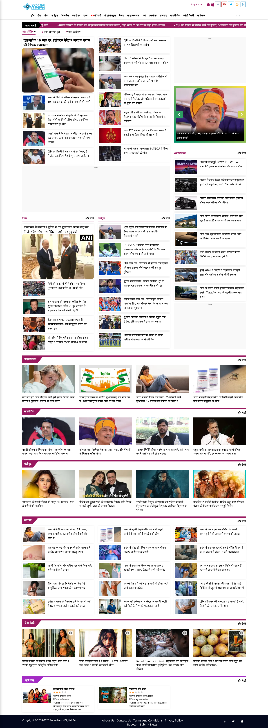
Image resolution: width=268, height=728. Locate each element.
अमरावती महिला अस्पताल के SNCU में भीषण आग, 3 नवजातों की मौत (146, 151)
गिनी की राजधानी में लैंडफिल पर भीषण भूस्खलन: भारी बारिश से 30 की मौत (66, 286)
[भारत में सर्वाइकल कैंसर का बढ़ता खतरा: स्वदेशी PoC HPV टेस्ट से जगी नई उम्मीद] (110, 570)
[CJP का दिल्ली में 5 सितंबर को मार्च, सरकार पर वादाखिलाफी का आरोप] (110, 45)
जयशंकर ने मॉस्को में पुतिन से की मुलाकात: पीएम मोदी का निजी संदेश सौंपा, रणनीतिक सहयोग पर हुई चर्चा (68, 119)
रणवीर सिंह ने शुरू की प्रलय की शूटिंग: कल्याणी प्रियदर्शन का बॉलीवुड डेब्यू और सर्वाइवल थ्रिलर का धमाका (161, 506)
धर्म (144, 15)
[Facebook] (218, 4)
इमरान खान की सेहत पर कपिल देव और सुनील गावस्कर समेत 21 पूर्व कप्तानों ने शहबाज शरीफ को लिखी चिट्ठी (67, 306)
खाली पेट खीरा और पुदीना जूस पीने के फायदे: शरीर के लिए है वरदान (70, 568)
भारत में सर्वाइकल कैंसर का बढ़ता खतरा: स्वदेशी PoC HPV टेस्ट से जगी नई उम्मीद (144, 568)
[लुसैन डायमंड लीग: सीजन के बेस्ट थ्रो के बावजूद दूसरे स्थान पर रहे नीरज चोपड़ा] (110, 286)
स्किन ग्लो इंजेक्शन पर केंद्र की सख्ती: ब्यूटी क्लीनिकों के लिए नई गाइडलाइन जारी (145, 604)
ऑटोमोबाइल (110, 15)
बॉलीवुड (27, 463)
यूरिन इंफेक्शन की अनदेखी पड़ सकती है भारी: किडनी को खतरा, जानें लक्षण (222, 604)
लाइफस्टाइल (133, 15)
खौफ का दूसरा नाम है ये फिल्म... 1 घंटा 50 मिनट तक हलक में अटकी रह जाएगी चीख (103, 663)
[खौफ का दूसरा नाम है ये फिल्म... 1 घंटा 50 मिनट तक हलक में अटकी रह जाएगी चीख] (105, 642)
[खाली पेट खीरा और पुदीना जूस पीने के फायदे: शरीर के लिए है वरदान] (34, 570)
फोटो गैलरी (188, 15)
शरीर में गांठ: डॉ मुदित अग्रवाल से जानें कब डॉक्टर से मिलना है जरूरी (145, 550)
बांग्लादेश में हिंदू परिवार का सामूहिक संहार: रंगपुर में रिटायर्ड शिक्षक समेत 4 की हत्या (68, 340)
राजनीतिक (175, 15)
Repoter (132, 724)
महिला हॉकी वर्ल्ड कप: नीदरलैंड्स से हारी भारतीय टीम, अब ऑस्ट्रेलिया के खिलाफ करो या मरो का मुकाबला (146, 303)
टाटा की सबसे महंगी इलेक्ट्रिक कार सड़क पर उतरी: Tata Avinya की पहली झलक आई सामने (222, 292)
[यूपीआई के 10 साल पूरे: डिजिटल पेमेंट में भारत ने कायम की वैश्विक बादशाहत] (58, 70)
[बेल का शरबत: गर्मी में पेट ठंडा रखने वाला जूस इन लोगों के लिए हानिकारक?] (219, 642)
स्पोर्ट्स (54, 15)
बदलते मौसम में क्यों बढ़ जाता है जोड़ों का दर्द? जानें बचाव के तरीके (146, 586)
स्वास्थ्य (27, 520)
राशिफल (201, 15)
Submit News (148, 724)
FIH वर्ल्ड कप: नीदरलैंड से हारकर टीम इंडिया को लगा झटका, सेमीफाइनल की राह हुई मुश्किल (146, 267)
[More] (238, 15)
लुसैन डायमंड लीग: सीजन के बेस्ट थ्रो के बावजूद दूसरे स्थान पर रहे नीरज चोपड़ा (144, 283)
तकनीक (152, 15)
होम (32, 15)
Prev (179, 117)
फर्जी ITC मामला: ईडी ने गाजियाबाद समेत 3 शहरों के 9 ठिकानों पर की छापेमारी (145, 132)
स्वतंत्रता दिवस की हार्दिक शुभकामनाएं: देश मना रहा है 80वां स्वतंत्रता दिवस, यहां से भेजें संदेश (104, 399)
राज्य (85, 15)
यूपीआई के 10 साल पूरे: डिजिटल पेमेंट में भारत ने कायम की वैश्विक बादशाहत (57, 42)
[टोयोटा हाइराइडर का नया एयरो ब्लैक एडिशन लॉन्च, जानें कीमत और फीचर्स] (186, 203)
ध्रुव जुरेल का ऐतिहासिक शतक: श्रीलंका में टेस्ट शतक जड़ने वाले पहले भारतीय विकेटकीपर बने (145, 81)
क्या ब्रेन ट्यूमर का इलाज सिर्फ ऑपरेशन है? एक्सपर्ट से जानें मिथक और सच (221, 568)
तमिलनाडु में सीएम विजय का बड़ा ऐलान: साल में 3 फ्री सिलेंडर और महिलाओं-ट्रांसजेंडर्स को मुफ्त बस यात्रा (145, 99)
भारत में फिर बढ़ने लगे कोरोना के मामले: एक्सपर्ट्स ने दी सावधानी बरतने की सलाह (220, 531)
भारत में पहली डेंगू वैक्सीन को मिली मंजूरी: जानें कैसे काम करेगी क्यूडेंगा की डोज (218, 399)
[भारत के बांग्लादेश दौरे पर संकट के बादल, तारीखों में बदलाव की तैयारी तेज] (110, 340)
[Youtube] (224, 4)
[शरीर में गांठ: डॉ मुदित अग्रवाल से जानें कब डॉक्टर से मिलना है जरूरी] (110, 552)
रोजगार (163, 15)
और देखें (90, 218)
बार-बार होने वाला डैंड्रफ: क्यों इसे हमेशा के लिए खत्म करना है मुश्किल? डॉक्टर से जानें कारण (48, 399)
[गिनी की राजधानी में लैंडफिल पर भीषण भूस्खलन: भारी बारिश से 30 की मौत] (34, 288)
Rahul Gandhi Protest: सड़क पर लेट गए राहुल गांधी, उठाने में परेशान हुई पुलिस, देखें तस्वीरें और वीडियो (162, 665)
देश (39, 15)
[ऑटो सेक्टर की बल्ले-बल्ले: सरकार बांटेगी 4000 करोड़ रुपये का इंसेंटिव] (186, 257)
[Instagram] (237, 4)
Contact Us (124, 720)
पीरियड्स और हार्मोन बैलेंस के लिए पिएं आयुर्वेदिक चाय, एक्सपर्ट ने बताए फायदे (66, 586)
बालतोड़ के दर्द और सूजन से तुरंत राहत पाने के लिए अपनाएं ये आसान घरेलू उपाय (69, 550)
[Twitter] (231, 4)
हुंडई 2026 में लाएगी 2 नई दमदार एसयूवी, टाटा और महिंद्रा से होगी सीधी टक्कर (220, 272)
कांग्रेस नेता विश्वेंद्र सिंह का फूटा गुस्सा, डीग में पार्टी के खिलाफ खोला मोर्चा (104, 451)
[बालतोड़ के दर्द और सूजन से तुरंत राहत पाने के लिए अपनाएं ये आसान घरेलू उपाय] (34, 552)
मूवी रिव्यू (29, 680)
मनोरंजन (76, 15)
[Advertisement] (96, 190)
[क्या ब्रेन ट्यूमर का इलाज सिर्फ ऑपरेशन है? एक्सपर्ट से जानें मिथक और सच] (186, 570)
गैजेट (121, 15)
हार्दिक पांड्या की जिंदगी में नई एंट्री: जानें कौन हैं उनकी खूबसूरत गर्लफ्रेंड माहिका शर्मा (45, 663)
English (195, 4)
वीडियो (97, 15)
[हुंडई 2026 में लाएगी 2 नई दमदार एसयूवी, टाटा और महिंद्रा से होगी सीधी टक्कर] (186, 275)
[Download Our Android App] (208, 4)
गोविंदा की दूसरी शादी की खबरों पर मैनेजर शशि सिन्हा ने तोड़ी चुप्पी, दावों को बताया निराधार (105, 504)
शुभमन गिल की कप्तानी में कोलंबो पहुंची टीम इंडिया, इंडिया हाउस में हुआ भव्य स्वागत (144, 319)
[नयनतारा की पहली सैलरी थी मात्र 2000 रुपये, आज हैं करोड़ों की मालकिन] (48, 483)
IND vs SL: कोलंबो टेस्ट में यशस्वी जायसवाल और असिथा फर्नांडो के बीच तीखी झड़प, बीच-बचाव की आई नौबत (145, 249)
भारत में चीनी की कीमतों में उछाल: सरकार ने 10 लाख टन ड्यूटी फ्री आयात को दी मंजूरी (69, 99)
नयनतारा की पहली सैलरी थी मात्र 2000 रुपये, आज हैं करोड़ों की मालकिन (48, 504)
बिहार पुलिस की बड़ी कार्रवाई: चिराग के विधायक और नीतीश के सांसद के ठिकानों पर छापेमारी (145, 116)
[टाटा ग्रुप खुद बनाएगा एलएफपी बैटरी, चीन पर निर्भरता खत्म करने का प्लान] (186, 239)
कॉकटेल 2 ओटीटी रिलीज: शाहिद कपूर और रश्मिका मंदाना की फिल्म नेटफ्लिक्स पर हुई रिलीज (218, 504)
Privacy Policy (174, 720)
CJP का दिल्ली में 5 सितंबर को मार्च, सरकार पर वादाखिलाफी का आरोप (145, 42)
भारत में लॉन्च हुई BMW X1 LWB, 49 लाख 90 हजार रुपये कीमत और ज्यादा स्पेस (221, 164)
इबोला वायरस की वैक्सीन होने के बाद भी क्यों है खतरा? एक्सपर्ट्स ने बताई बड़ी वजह (69, 604)
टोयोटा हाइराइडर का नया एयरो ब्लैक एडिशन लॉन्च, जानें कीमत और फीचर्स (221, 200)
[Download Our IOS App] (212, 4)
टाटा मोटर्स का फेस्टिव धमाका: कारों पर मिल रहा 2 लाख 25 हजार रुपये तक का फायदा (221, 218)
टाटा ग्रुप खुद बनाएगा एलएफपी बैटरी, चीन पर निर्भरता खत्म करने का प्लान (220, 236)
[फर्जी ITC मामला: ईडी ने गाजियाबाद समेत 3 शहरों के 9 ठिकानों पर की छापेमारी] (110, 135)
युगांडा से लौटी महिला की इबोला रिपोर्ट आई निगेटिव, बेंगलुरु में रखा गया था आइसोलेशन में (222, 586)
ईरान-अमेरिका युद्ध (51, 32)
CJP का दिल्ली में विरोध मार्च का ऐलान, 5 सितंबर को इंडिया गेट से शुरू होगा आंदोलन (180, 25)
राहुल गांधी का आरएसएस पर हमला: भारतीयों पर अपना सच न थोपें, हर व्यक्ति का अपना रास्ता (216, 451)
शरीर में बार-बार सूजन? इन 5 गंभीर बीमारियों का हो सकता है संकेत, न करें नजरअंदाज (221, 550)
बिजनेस (65, 15)
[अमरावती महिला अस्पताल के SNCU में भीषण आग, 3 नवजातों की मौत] (110, 153)
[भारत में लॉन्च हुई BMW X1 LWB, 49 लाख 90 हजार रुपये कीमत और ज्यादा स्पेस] (186, 167)
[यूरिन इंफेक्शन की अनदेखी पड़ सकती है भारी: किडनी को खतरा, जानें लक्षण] (186, 606)
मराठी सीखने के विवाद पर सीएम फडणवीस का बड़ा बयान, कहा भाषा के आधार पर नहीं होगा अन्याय (71, 25)
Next (241, 117)
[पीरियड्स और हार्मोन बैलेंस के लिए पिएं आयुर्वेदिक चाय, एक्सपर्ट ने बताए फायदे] (34, 588)
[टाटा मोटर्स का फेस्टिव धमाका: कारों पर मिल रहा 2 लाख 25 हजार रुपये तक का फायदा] (186, 221)
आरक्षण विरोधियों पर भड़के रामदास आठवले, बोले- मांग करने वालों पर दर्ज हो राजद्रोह (162, 451)
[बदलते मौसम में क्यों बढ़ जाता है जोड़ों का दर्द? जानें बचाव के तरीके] (110, 588)
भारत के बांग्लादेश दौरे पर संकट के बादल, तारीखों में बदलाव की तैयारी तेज (144, 337)
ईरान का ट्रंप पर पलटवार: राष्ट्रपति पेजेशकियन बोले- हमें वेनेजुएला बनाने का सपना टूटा (67, 324)
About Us (108, 720)
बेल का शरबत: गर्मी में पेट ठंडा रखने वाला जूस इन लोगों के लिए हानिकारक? (217, 663)
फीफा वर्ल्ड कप (72, 32)
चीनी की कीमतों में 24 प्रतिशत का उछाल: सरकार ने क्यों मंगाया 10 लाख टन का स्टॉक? (146, 60)
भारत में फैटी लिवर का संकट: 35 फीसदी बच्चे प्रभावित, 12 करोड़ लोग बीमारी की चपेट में (158, 399)
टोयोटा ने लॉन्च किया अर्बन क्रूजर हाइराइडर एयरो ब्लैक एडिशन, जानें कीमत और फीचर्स (222, 182)
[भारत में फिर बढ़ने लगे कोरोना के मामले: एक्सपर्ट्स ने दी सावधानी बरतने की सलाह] (186, 534)
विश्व (46, 15)
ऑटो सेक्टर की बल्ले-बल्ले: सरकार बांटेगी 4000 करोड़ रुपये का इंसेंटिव (220, 254)
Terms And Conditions (148, 720)
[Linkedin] (243, 4)
